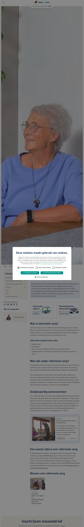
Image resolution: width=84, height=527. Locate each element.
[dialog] (42, 263)
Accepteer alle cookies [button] (30, 272)
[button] (42, 277)
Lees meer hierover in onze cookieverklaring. (51, 263)
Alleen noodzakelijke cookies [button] (52, 272)
